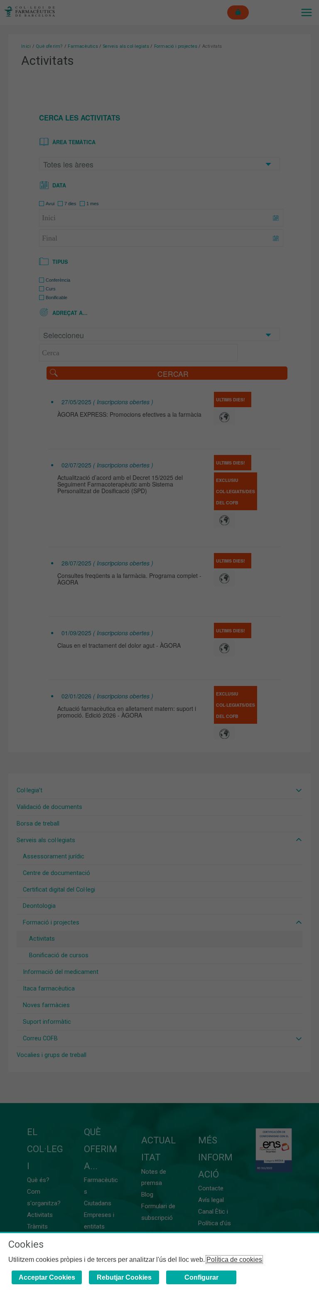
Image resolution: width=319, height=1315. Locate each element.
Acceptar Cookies (47, 1277)
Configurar (201, 1277)
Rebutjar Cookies (124, 1277)
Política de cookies (234, 1259)
